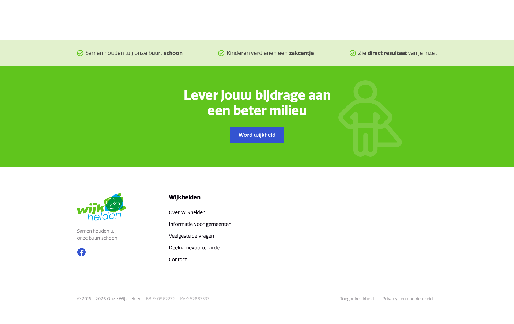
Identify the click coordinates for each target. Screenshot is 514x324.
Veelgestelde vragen (191, 236)
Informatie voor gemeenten (200, 224)
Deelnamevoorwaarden (195, 248)
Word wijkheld (257, 134)
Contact (178, 259)
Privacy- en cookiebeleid (408, 298)
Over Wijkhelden (187, 212)
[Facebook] (81, 252)
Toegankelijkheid (357, 298)
